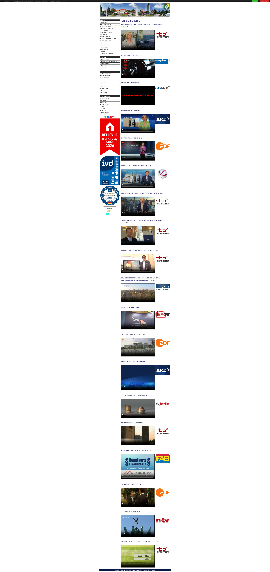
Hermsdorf (103, 102)
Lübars (102, 106)
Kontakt (102, 86)
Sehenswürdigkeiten (106, 53)
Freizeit (102, 51)
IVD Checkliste (104, 67)
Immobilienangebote (106, 59)
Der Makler (103, 35)
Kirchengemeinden (105, 24)
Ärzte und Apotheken (106, 28)
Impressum (103, 92)
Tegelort (103, 110)
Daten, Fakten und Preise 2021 (109, 61)
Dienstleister (104, 49)
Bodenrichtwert (105, 45)
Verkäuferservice (105, 63)
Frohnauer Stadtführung (108, 39)
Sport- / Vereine (105, 37)
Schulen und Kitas (105, 26)
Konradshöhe (104, 104)
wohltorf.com (104, 98)
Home (102, 18)
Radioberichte (104, 43)
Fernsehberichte (107, 18)
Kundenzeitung (104, 80)
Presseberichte (105, 76)
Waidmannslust (104, 113)
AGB (101, 90)
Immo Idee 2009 (104, 47)
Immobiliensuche (105, 65)
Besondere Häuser (106, 32)
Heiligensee (103, 100)
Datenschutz (104, 88)
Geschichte (103, 22)
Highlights (103, 82)
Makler (102, 84)
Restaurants (104, 30)
